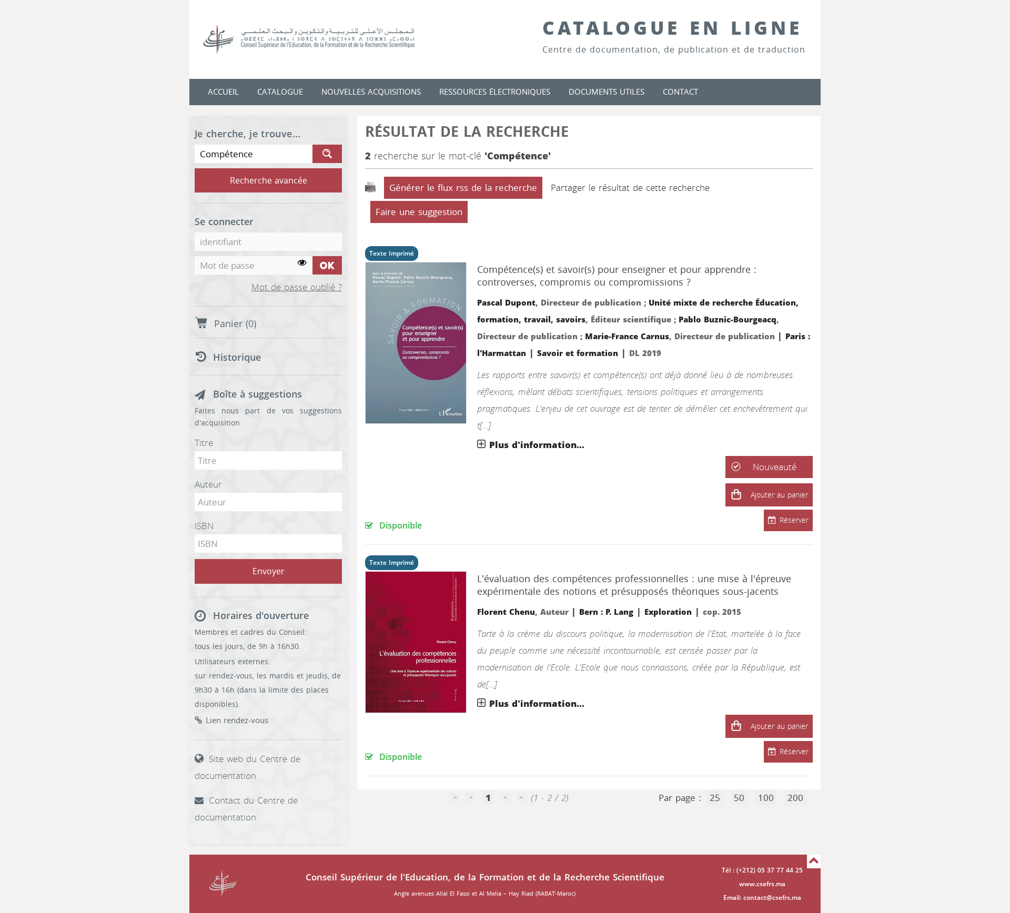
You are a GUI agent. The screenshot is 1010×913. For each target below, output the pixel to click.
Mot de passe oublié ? (296, 288)
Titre (204, 442)
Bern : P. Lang (606, 612)
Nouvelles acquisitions (371, 92)
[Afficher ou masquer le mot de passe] (302, 263)
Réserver (794, 520)
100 (766, 798)
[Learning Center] (319, 39)
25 (715, 798)
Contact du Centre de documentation (246, 809)
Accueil (223, 92)
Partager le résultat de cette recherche (630, 187)
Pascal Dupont (506, 303)
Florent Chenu (506, 612)
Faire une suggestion (419, 212)
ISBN (204, 526)
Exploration (668, 612)
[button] (735, 494)
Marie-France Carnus (627, 336)
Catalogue (280, 92)
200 (795, 798)
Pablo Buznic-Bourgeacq (727, 319)
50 (739, 798)
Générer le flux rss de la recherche (463, 187)
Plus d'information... (536, 445)
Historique (237, 358)
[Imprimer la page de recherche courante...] (372, 187)
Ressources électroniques (494, 92)
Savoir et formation (577, 353)
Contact (680, 92)
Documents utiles (606, 92)
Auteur (208, 484)
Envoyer (268, 571)
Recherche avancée (268, 181)
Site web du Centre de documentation (247, 767)
